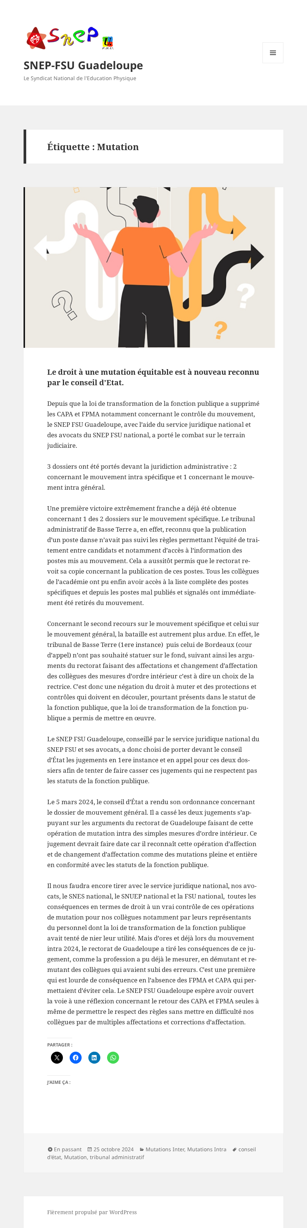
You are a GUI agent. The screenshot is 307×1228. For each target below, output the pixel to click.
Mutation (75, 1157)
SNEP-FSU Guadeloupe (83, 65)
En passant (68, 1149)
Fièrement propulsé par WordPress (92, 1212)
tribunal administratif (117, 1157)
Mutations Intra (207, 1149)
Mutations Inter (165, 1149)
